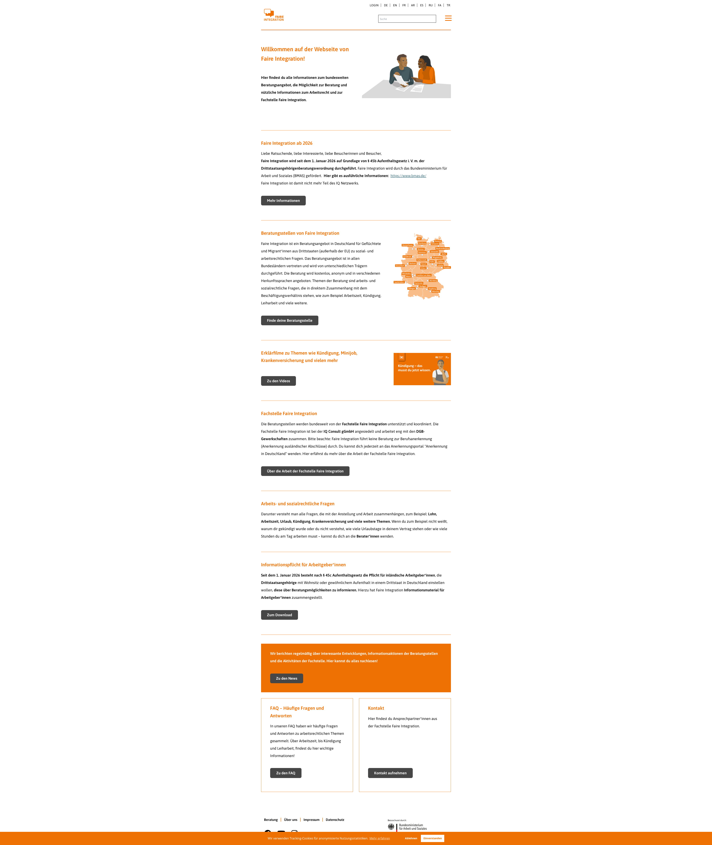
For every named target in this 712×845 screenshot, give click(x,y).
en (395, 5)
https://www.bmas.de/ (408, 175)
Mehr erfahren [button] (380, 838)
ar (413, 5)
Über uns (290, 820)
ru (431, 5)
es (421, 5)
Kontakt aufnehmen (390, 773)
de (386, 5)
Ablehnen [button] (411, 838)
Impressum (311, 820)
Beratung (271, 820)
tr (448, 5)
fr (404, 5)
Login (374, 5)
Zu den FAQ (285, 773)
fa (439, 5)
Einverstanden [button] (432, 838)
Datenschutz (335, 820)
